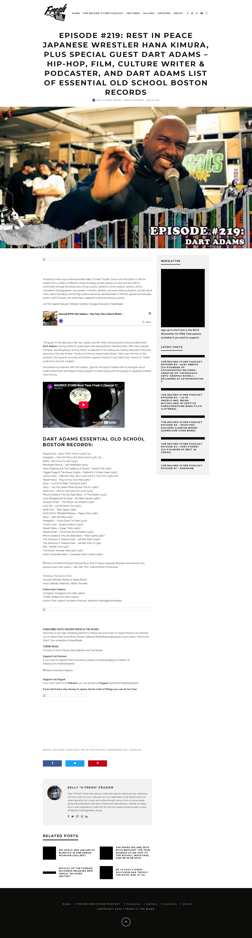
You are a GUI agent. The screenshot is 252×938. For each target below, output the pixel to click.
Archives (164, 13)
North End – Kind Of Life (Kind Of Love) (64, 491)
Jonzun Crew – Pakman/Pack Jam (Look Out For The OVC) (75, 476)
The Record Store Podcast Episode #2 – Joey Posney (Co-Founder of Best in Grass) (181, 448)
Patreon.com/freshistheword (58, 663)
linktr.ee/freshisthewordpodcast (103, 636)
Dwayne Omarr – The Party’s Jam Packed (65, 502)
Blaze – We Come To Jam (57, 461)
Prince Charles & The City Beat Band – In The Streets (71, 494)
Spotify (84, 304)
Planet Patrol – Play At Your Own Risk (63, 479)
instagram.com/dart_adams (70, 593)
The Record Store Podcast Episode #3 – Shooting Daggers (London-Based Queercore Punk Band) (181, 426)
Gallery (149, 13)
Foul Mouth (96, 650)
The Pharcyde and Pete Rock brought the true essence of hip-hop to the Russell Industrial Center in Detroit (133, 852)
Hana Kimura (73, 750)
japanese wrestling (117, 750)
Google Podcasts (99, 304)
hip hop (85, 750)
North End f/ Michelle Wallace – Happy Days (67, 513)
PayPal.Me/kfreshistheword (124, 683)
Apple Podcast (60, 304)
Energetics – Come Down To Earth (61, 520)
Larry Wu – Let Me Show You (58, 505)
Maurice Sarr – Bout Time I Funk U (61, 453)
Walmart (64, 583)
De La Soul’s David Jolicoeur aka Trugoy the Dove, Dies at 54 (132, 872)
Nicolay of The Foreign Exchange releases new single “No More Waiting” (76, 872)
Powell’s (83, 583)
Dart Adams (59, 750)
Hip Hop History (98, 750)
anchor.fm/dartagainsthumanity (105, 600)
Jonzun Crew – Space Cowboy (59, 524)
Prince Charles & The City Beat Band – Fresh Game (70, 535)
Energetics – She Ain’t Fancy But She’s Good (66, 457)
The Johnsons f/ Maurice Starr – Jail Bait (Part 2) (68, 543)
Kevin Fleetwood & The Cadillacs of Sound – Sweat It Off (74, 468)
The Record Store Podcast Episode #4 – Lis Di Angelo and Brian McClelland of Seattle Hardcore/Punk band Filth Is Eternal (181, 401)
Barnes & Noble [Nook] (74, 579)
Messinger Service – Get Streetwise (62, 464)
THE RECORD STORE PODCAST (103, 13)
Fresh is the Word (134, 100)
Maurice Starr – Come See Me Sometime (64, 532)
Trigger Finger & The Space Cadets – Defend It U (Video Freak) (76, 472)
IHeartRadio (116, 304)
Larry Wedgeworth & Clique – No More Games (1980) (71, 498)
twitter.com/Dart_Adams (65, 596)
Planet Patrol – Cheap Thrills (58, 528)
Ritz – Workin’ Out (52, 546)
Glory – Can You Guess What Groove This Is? (67, 487)
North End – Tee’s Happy (56, 509)
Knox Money (63, 650)
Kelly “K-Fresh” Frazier (97, 279)
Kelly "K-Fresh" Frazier (109, 100)
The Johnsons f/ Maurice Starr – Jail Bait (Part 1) (68, 539)
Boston (47, 750)
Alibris (74, 583)
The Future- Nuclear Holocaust (59, 550)
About (178, 13)
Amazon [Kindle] (52, 579)
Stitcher (74, 304)
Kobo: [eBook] (50, 583)
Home (76, 13)
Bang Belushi (78, 650)
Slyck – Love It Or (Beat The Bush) (61, 483)
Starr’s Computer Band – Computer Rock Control (69, 554)
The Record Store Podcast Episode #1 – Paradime (181, 467)
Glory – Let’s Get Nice (54, 517)
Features (133, 13)
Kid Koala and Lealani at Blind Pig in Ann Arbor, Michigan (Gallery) (77, 853)
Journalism (135, 750)
